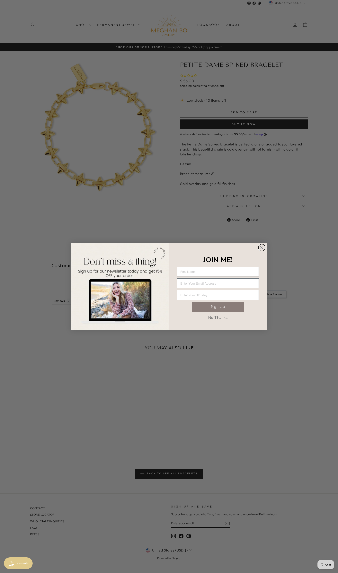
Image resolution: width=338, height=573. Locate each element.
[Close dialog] (261, 247)
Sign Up (218, 306)
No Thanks (218, 317)
